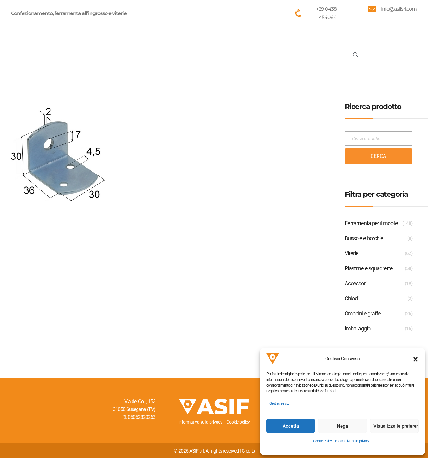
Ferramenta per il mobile (371, 223)
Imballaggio (357, 328)
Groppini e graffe (363, 313)
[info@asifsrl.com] (372, 9)
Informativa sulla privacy (352, 441)
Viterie (351, 253)
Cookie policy (238, 421)
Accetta (291, 426)
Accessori (355, 283)
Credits (248, 451)
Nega (342, 426)
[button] (415, 359)
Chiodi (351, 298)
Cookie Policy (322, 441)
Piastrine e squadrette (369, 268)
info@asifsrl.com (399, 9)
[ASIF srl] (52, 53)
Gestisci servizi (279, 403)
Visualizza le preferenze (396, 426)
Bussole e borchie (364, 238)
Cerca (378, 156)
